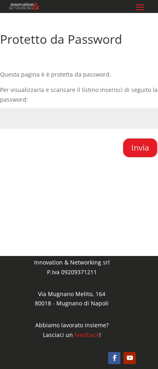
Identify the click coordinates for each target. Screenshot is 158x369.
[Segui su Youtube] (130, 358)
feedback (87, 335)
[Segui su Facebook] (114, 358)
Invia (140, 147)
